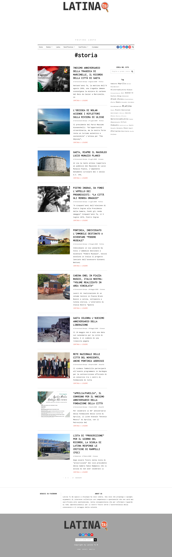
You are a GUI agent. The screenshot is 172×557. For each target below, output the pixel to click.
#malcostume (125, 110)
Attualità (101, 364)
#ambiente (114, 83)
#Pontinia (118, 116)
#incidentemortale (116, 106)
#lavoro (112, 110)
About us (92, 549)
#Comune (129, 89)
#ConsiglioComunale (115, 93)
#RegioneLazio (115, 122)
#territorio (125, 131)
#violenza (113, 134)
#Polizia (113, 116)
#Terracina (115, 131)
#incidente (131, 102)
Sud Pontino (82, 47)
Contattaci (95, 47)
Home (41, 47)
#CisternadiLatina (118, 90)
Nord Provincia (68, 47)
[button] (132, 71)
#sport (131, 128)
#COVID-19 (129, 93)
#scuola (113, 128)
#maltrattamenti (115, 113)
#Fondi (114, 99)
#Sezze (126, 128)
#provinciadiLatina (119, 119)
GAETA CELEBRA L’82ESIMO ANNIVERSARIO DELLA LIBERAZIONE (88, 321)
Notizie (48, 47)
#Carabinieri (115, 86)
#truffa (132, 131)
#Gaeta (118, 102)
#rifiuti (123, 122)
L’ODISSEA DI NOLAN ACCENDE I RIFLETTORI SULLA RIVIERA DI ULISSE (88, 113)
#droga (119, 96)
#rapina (131, 119)
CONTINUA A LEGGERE (80, 100)
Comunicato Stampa (81, 81)
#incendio (124, 102)
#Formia (120, 99)
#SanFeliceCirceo (124, 125)
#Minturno (122, 113)
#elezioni (125, 96)
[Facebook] (118, 47)
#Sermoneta (119, 128)
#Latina (127, 106)
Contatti (85, 549)
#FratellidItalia (128, 99)
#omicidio (128, 113)
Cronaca (100, 159)
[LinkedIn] (126, 47)
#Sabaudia (115, 125)
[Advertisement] (86, 25)
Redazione (78, 456)
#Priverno (123, 116)
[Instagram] (123, 47)
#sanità (131, 125)
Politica (101, 81)
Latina (58, 47)
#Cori (122, 93)
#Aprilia (122, 83)
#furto (113, 102)
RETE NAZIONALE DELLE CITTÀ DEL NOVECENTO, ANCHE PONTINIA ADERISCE (88, 357)
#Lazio (118, 110)
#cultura (113, 96)
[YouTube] (129, 47)
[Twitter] (121, 47)
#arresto (129, 83)
